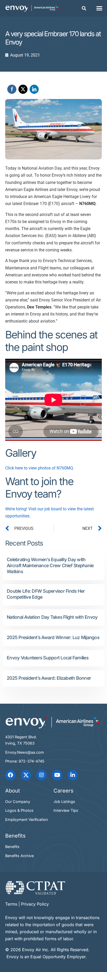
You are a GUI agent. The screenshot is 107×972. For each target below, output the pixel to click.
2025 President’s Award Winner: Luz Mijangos (53, 637)
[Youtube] (57, 775)
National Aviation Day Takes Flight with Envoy (52, 617)
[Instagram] (41, 775)
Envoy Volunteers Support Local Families (47, 657)
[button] (84, 8)
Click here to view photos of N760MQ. (39, 468)
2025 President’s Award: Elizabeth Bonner (49, 678)
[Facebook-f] (10, 775)
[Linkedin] (73, 775)
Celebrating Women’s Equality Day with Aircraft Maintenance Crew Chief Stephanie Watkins (50, 565)
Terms (11, 904)
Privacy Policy (35, 904)
